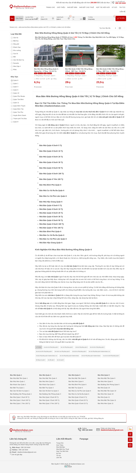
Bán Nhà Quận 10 (104, 388)
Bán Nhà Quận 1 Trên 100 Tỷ (20, 403)
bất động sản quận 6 (40, 360)
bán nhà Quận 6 (46, 308)
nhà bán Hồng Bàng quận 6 (81, 347)
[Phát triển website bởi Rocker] (68, 464)
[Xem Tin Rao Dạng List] (124, 28)
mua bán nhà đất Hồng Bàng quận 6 (111, 355)
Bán (12, 18)
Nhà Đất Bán (72, 7)
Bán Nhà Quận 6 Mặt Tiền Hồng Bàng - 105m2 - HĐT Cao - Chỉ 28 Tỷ (79, 70)
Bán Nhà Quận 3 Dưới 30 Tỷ (49, 397)
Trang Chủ (50, 7)
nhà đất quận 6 (51, 360)
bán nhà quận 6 (60, 360)
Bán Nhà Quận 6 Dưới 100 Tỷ (51, 174)
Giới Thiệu (61, 7)
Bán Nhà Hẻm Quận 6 (76, 381)
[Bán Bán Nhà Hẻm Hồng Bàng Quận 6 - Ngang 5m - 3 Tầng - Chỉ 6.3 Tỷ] (48, 56)
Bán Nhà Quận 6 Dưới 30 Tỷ (51, 162)
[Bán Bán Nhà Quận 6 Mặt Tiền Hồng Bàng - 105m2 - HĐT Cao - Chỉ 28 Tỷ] (79, 56)
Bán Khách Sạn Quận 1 (18, 384)
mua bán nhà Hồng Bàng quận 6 (51, 347)
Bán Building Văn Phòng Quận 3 (50, 394)
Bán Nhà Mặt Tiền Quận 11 (107, 400)
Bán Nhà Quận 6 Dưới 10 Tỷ (51, 151)
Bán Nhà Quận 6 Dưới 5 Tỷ (50, 145)
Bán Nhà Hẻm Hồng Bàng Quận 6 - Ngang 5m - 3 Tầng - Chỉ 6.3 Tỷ (46, 70)
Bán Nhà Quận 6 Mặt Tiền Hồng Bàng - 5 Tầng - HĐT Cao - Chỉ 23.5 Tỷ (110, 70)
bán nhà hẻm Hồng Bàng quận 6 (97, 347)
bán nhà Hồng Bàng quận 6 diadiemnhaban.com (99, 351)
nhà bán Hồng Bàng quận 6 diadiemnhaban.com (46, 355)
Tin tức (122, 7)
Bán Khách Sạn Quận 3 (47, 384)
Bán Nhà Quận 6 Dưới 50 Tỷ (51, 168)
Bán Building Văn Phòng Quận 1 (21, 394)
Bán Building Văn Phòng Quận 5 (108, 384)
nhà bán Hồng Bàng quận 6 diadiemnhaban (90, 355)
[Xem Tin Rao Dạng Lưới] (120, 28)
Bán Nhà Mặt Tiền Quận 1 (19, 378)
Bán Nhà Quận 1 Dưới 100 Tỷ (20, 400)
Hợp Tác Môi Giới (103, 7)
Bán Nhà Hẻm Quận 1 (17, 381)
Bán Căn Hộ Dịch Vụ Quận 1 (19, 391)
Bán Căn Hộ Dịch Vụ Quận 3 (49, 391)
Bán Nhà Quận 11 (104, 397)
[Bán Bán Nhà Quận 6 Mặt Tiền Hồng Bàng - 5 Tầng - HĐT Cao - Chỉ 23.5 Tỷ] (110, 56)
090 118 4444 (120, 3)
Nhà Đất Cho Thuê (86, 7)
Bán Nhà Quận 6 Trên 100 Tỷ (51, 179)
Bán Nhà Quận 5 (104, 375)
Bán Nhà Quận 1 (16, 375)
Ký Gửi (114, 7)
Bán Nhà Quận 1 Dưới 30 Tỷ (19, 397)
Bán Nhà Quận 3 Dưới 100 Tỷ (49, 400)
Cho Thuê (19, 18)
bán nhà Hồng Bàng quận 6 (67, 347)
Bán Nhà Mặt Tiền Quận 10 (107, 391)
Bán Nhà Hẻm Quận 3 (46, 381)
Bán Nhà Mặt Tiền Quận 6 (77, 378)
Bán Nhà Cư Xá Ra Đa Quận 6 (51, 190)
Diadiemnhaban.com (55, 106)
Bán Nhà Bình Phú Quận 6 (50, 185)
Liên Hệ (122, 11)
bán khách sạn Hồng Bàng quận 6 (62, 351)
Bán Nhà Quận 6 (74, 375)
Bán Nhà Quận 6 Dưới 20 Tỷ (51, 157)
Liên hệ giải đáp (16, 454)
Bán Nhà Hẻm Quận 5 (105, 381)
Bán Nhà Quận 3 (45, 375)
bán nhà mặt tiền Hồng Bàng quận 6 (44, 351)
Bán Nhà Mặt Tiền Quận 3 (48, 378)
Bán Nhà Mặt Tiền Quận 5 (106, 378)
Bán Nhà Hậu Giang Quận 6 (50, 202)
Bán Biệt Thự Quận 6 (76, 388)
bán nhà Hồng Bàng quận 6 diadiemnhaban (69, 355)
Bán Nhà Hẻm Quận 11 (105, 403)
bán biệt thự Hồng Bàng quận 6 (79, 351)
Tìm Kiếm (122, 18)
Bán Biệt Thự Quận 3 (46, 388)
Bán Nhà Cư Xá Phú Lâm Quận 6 (53, 196)
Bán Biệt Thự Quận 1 (17, 388)
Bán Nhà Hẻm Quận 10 (105, 394)
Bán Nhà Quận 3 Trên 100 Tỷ (49, 403)
